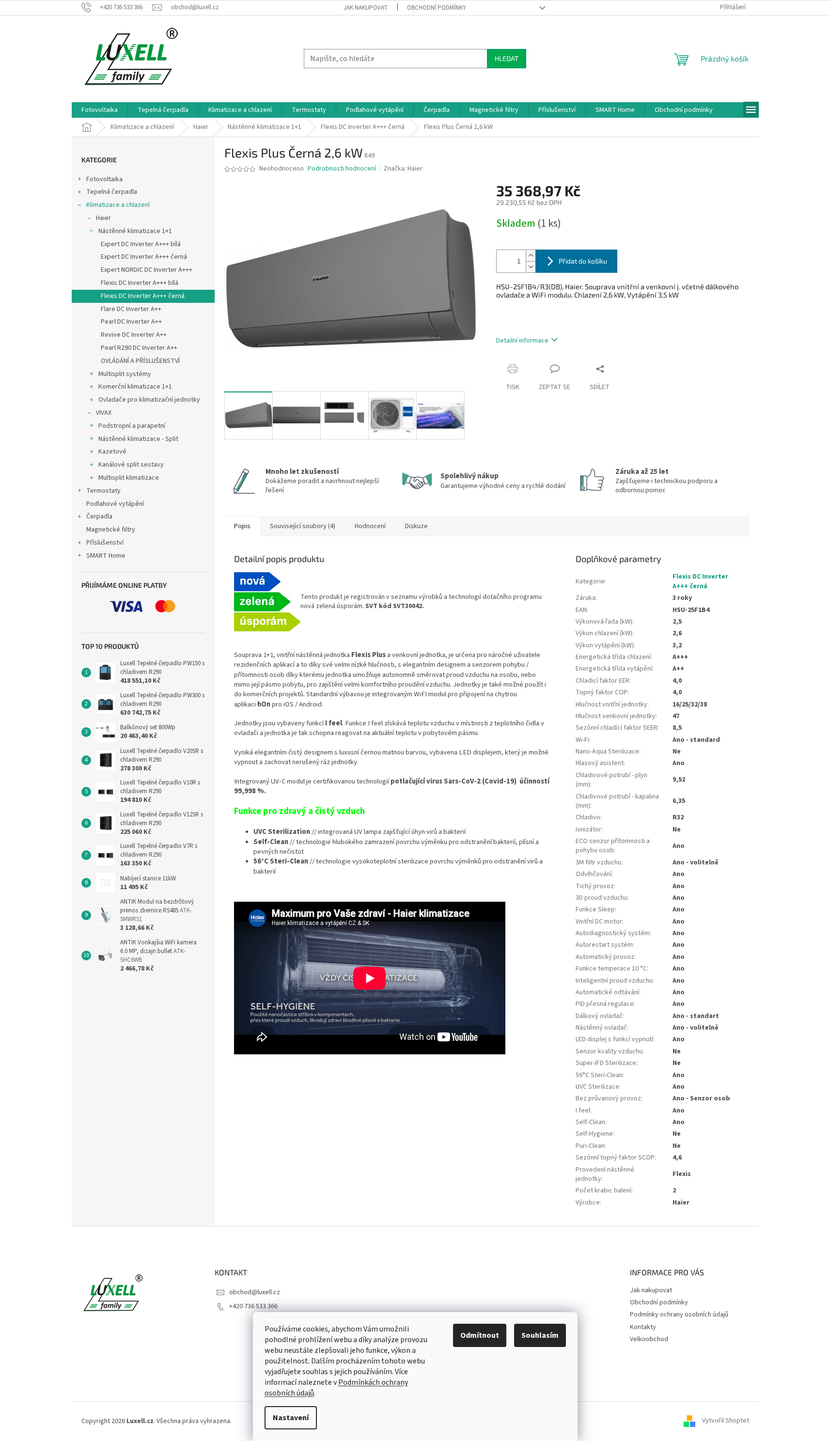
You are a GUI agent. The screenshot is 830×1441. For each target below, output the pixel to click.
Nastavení (291, 1417)
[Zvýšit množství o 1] (530, 255)
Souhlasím (540, 1335)
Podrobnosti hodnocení (342, 168)
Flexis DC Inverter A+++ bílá (139, 283)
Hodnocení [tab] (370, 526)
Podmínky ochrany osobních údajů (679, 1314)
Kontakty (643, 1327)
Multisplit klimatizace (128, 478)
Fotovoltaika (104, 179)
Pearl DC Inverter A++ (131, 322)
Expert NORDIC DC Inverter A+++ (146, 270)
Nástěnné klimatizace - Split (138, 439)
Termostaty (103, 491)
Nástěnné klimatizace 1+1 (135, 231)
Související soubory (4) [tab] (302, 526)
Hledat (506, 58)
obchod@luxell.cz (254, 1292)
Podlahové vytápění (115, 504)
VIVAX (103, 413)
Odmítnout (479, 1335)
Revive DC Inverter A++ (134, 335)
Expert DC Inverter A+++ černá (144, 257)
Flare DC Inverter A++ (131, 309)
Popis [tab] (242, 526)
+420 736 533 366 (253, 1306)
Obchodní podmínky (436, 7)
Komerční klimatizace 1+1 (135, 387)
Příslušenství (105, 543)
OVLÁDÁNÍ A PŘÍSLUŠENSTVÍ (140, 361)
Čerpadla (99, 516)
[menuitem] (99, 110)
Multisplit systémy (124, 374)
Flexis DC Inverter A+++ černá (143, 296)
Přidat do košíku (583, 261)
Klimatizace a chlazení (118, 205)
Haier (103, 218)
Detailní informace (522, 340)
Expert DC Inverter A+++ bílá (141, 244)
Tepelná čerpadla (111, 192)
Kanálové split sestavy (131, 465)
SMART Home (105, 556)
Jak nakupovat (366, 7)
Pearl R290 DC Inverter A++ (139, 348)
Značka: (403, 168)
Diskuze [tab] (416, 526)
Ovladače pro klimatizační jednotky (149, 400)
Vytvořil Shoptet (725, 1421)
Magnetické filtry (110, 529)
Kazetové (112, 451)
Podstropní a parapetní (131, 426)
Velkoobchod (649, 1339)
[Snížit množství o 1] (530, 266)
